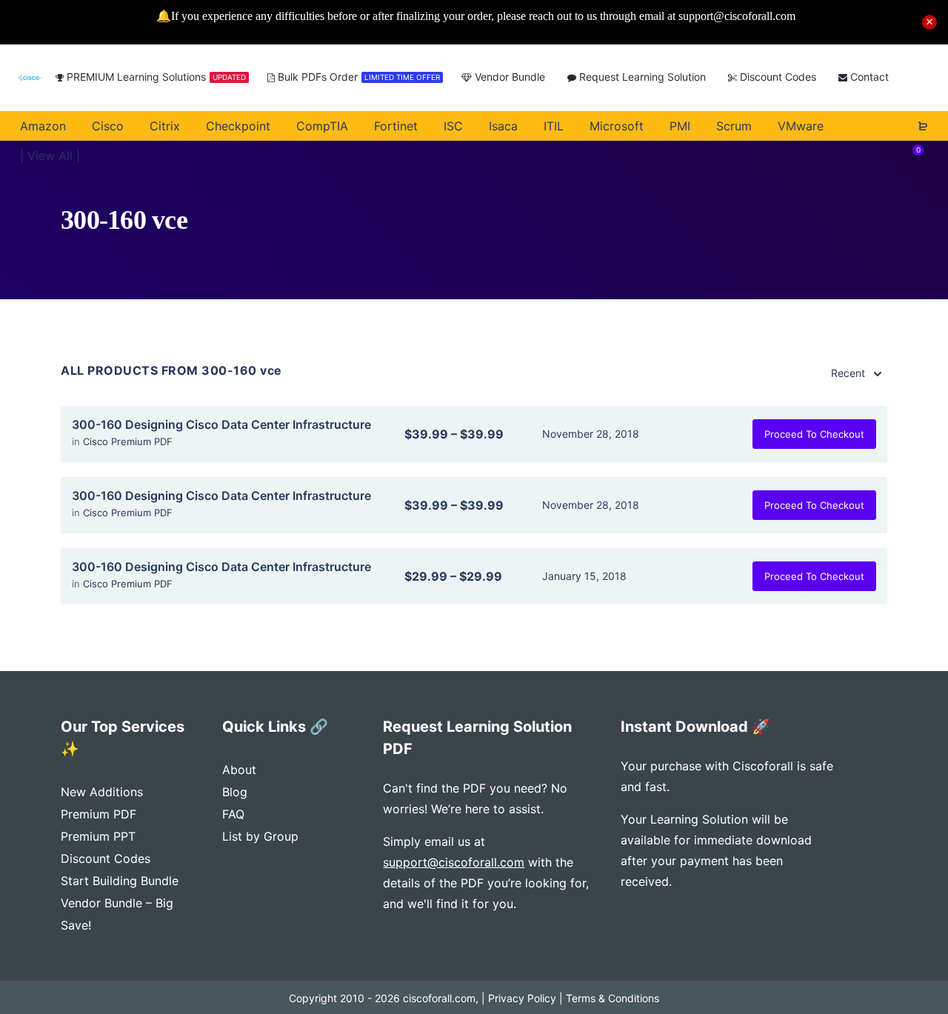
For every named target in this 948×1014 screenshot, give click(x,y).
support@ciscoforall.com (453, 862)
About (239, 769)
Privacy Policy (522, 998)
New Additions (102, 791)
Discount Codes (105, 858)
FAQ (233, 814)
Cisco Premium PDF (128, 441)
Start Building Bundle (119, 880)
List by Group (260, 836)
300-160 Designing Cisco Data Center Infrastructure (221, 424)
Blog (234, 791)
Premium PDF (98, 814)
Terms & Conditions (612, 998)
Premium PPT (98, 836)
